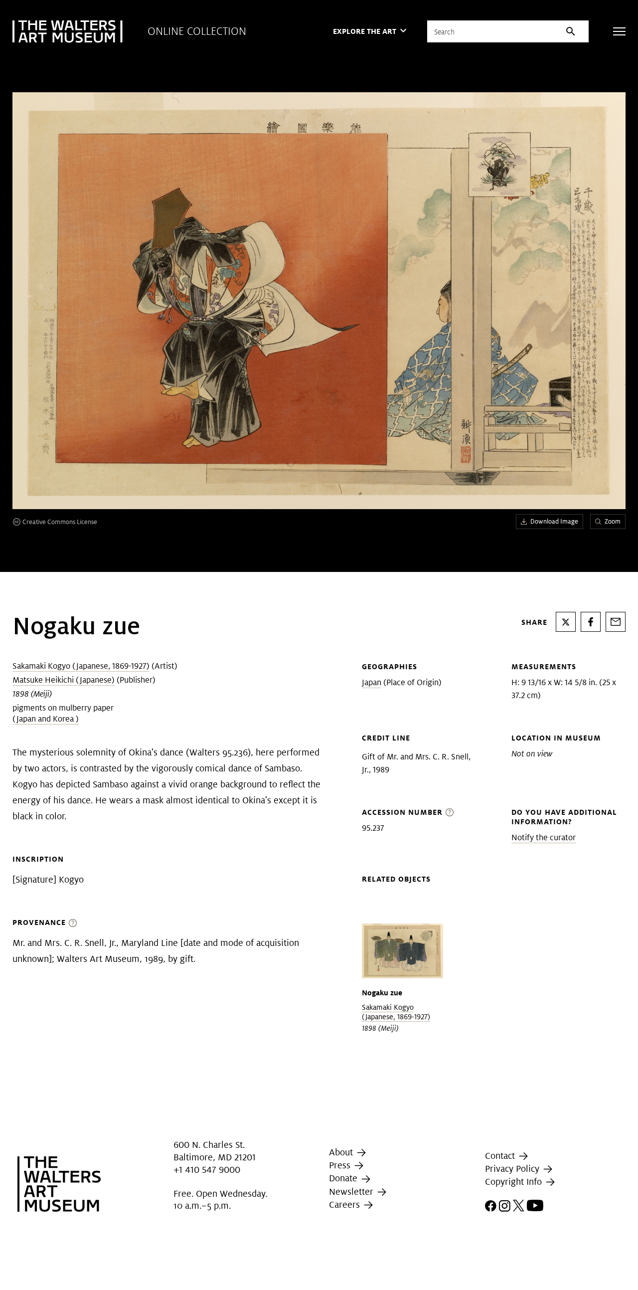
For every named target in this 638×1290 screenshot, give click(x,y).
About (342, 1152)
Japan (371, 682)
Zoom (613, 521)
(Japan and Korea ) (45, 719)
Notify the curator (543, 837)
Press (341, 1165)
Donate (344, 1178)
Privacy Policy (513, 1168)
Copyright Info (514, 1181)
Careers (345, 1204)
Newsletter (352, 1191)
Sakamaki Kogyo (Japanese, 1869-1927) (81, 666)
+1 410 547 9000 (206, 1169)
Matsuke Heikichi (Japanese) (63, 680)
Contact (501, 1155)
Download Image (554, 521)
